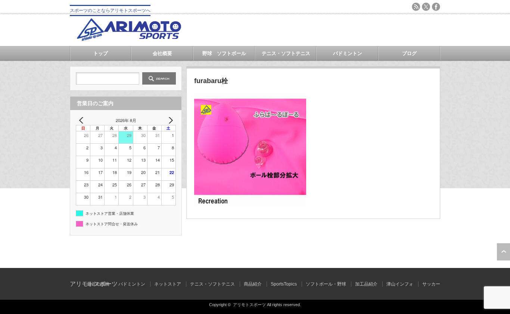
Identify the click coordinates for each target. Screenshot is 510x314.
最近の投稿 (98, 284)
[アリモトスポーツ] (129, 38)
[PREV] (83, 120)
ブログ (409, 53)
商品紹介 (253, 284)
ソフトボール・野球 (326, 284)
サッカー (431, 284)
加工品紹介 (366, 284)
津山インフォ (399, 284)
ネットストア (167, 284)
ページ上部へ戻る (503, 251)
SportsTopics (284, 284)
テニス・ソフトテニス (286, 53)
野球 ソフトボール (224, 53)
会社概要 (162, 53)
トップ (100, 53)
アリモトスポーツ (249, 304)
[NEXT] (169, 120)
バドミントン (347, 53)
